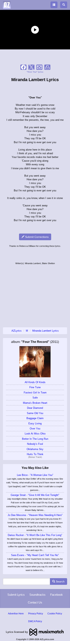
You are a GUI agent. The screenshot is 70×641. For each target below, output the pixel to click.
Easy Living (35, 423)
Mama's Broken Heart (35, 402)
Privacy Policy (35, 613)
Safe (35, 397)
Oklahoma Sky (35, 449)
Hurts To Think (35, 454)
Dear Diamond (35, 407)
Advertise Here (16, 613)
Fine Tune (35, 387)
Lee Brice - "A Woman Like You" (35, 475)
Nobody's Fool (35, 443)
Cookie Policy (54, 613)
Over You (35, 428)
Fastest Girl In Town (35, 392)
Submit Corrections (36, 236)
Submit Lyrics (16, 594)
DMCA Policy (35, 621)
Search (60, 581)
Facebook (56, 594)
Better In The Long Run (35, 438)
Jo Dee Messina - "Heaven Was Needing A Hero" (35, 515)
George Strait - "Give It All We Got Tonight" (35, 495)
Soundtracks (37, 594)
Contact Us (35, 602)
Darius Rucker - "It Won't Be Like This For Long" (35, 535)
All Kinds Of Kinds (35, 382)
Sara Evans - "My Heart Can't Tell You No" (35, 555)
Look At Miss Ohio (35, 433)
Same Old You (35, 413)
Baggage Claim (35, 418)
